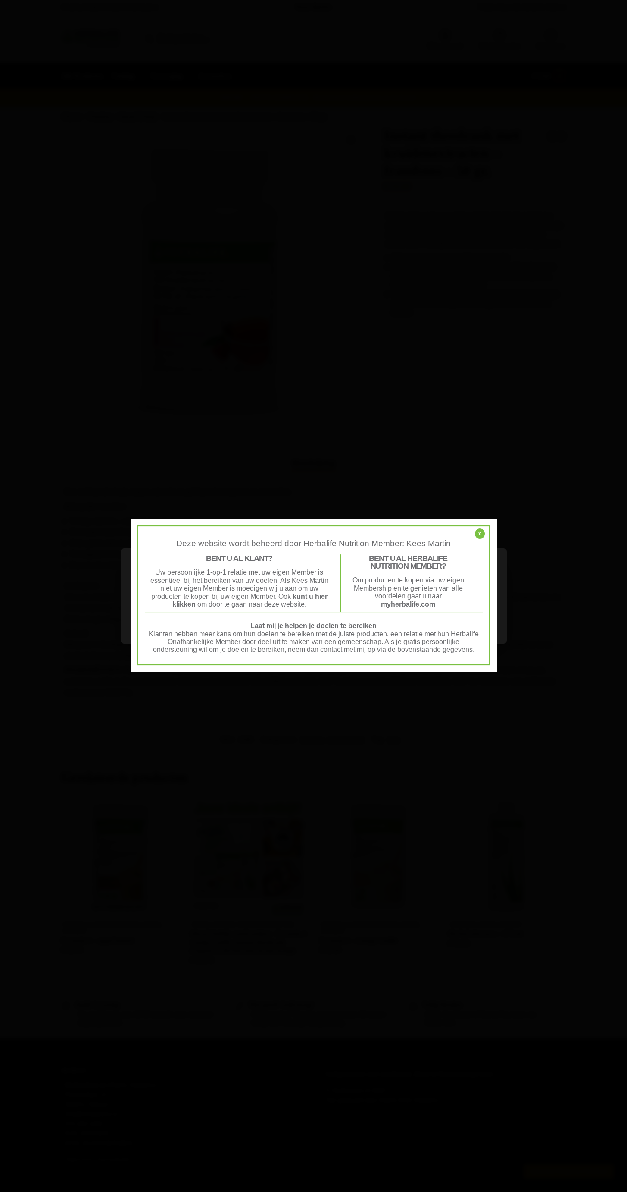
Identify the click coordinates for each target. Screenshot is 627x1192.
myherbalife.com (408, 604)
